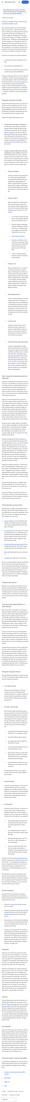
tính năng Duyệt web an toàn (11, 914)
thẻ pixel (22, 441)
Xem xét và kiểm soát (9, 521)
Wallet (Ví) (6, 1081)
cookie (18, 354)
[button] (2, 2)
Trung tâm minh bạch (14, 1095)
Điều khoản (5, 1095)
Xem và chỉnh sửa (8, 530)
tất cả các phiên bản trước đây (14, 13)
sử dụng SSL (14, 904)
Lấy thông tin (7, 558)
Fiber (5, 1085)
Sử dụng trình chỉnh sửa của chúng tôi (13, 544)
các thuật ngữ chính (20, 81)
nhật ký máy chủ (12, 210)
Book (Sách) (7, 1078)
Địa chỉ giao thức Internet (18, 236)
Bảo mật (21, 1091)
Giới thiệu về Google (12, 1091)
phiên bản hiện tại (21, 11)
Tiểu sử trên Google (16, 140)
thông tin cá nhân (8, 132)
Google (4, 1091)
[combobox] (9, 1099)
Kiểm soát (6, 552)
